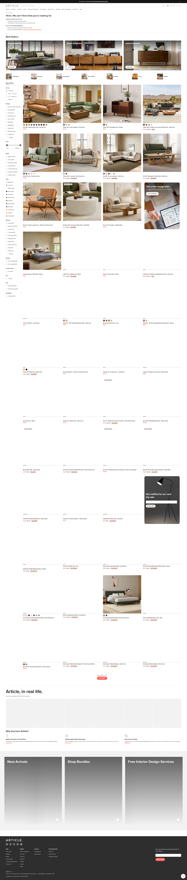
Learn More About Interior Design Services (178, 820)
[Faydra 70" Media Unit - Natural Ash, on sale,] (42, 348)
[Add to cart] (59, 125)
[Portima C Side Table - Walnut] (122, 251)
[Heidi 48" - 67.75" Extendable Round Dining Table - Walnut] (162, 300)
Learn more (9, 742)
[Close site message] (179, 1)
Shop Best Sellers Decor (138, 74)
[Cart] (179, 5)
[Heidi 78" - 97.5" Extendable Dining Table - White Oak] (82, 300)
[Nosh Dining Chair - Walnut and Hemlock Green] (82, 348)
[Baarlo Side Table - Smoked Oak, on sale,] (42, 446)
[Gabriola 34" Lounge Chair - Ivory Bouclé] (122, 348)
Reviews (22, 861)
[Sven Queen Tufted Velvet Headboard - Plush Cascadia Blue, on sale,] (82, 643)
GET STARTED (152, 193)
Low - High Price (12, 96)
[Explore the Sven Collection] (34, 55)
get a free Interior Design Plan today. (99, 1)
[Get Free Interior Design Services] (154, 791)
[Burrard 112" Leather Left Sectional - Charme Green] (42, 643)
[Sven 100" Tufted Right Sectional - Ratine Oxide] (162, 397)
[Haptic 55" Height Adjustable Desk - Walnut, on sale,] (42, 545)
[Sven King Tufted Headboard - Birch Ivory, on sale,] (162, 643)
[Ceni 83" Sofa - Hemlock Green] (42, 153)
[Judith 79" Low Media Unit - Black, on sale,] (82, 251)
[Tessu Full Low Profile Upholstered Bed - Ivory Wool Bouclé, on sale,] (42, 594)
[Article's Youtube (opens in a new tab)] (21, 844)
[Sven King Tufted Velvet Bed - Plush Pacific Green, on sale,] (122, 594)
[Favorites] (176, 5)
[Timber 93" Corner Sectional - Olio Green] (82, 104)
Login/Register (37, 851)
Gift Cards (22, 854)
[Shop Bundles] (93, 791)
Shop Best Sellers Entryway (114, 74)
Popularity (10, 90)
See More (102, 678)
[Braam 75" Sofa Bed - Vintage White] (122, 202)
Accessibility (48, 873)
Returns (7, 856)
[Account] (173, 5)
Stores (21, 866)
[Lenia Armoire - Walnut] (42, 397)
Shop (53, 873)
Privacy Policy (16, 873)
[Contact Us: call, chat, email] (171, 5)
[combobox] (168, 5)
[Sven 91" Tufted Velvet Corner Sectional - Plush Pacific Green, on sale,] (122, 397)
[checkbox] (14, 106)
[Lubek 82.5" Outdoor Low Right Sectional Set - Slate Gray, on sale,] (162, 251)
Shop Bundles (117, 820)
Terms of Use (9, 873)
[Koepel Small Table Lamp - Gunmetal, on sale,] (122, 495)
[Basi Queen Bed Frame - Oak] (122, 300)
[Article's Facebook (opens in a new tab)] (14, 844)
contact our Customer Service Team (32, 29)
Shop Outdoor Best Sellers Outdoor (166, 74)
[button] (171, 5)
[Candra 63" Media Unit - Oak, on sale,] (82, 545)
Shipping (8, 854)
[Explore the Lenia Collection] (152, 55)
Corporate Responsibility (11, 861)
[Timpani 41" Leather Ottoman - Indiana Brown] (82, 495)
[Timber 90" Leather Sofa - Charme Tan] (82, 397)
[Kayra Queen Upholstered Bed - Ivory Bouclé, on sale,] (122, 545)
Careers (22, 864)
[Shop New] (33, 791)
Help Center (8, 851)
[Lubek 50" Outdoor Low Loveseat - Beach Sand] (162, 348)
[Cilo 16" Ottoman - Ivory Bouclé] (42, 300)
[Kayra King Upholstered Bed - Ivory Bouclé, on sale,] (82, 594)
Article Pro (51, 851)
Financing (22, 856)
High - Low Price (12, 93)
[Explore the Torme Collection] (93, 55)
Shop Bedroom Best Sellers (38, 74)
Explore (11, 67)
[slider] (7, 145)
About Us (22, 859)
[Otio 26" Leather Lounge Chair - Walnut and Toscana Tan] (42, 202)
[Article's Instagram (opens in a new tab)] (7, 844)
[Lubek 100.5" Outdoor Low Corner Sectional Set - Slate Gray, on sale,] (162, 104)
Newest (10, 99)
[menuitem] (7, 9)
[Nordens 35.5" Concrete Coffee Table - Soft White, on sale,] (82, 202)
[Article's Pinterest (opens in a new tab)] (10, 844)
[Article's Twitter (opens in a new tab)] (18, 844)
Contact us (127, 742)
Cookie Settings (41, 873)
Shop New (57, 820)
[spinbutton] (9, 148)
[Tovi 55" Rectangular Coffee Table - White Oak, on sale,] (162, 153)
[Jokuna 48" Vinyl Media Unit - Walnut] (122, 104)
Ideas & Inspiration (24, 851)
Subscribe (150, 506)
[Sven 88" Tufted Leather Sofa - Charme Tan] (42, 104)
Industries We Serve (53, 856)
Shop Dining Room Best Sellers (64, 74)
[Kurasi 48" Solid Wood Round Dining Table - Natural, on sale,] (162, 545)
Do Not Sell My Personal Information (28, 873)
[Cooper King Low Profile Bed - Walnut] (42, 251)
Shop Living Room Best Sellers (13, 74)
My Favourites (37, 854)
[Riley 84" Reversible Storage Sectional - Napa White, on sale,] (162, 446)
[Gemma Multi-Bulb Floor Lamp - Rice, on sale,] (162, 594)
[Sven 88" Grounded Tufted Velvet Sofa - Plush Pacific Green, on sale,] (82, 446)
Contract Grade (52, 854)
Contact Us (8, 864)
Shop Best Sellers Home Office (89, 74)
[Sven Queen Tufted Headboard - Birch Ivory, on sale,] (122, 643)
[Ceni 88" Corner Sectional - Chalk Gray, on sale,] (122, 153)
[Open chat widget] (183, 876)
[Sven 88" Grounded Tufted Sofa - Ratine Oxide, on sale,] (42, 495)
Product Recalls (9, 859)
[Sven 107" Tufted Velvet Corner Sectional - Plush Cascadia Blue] (122, 446)
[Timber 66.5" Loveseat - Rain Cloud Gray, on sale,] (82, 153)
